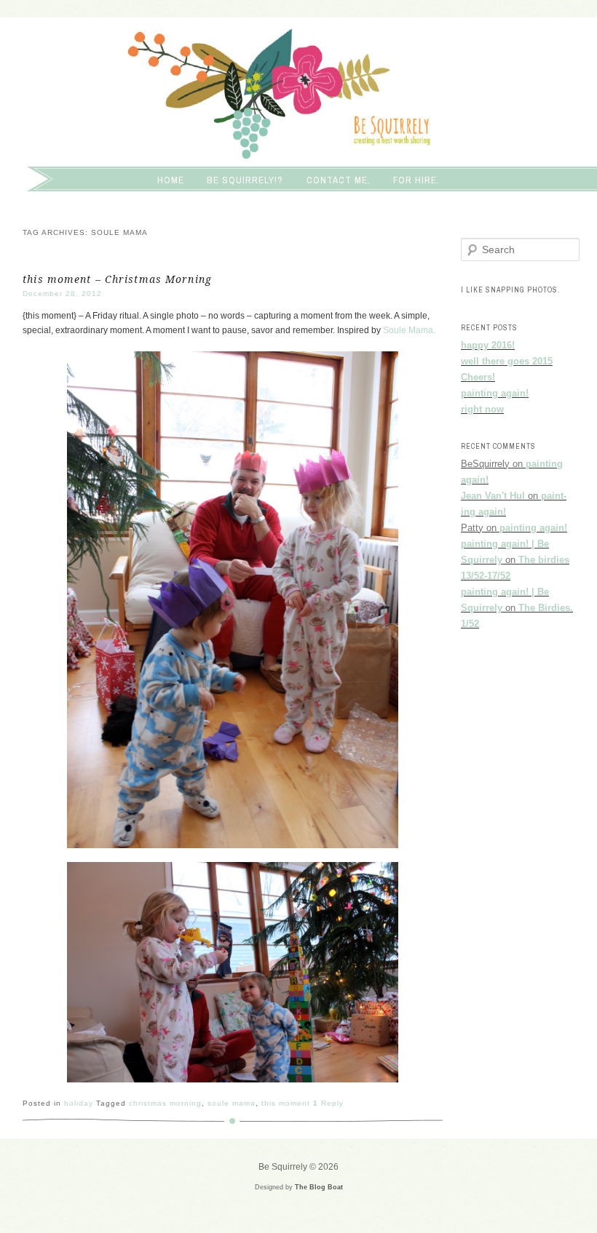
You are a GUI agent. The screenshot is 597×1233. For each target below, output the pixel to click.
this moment (285, 1103)
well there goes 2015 (507, 361)
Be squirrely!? (245, 180)
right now (482, 409)
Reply (328, 1103)
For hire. (416, 180)
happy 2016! (488, 345)
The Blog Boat (319, 1187)
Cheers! (478, 377)
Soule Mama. (409, 330)
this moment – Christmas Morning (117, 279)
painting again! (495, 393)
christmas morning (165, 1103)
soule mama (231, 1103)
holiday (78, 1103)
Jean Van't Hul (493, 495)
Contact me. (339, 180)
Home (170, 180)
